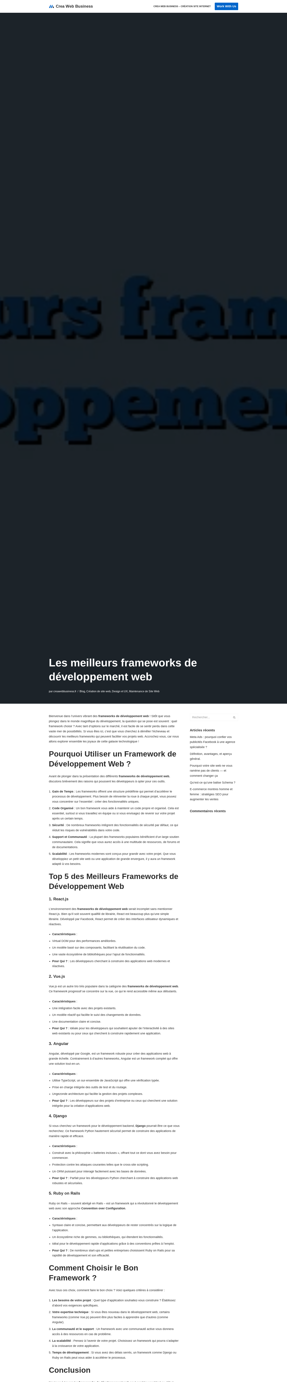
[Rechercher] (234, 717)
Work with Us (226, 6)
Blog (82, 691)
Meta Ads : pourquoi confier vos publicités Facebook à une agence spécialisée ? (212, 742)
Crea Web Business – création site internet (182, 6)
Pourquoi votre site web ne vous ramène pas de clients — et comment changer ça (211, 770)
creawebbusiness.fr (64, 691)
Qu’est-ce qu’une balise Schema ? (212, 782)
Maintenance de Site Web (144, 691)
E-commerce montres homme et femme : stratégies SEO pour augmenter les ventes (211, 794)
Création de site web (98, 691)
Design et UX (120, 691)
